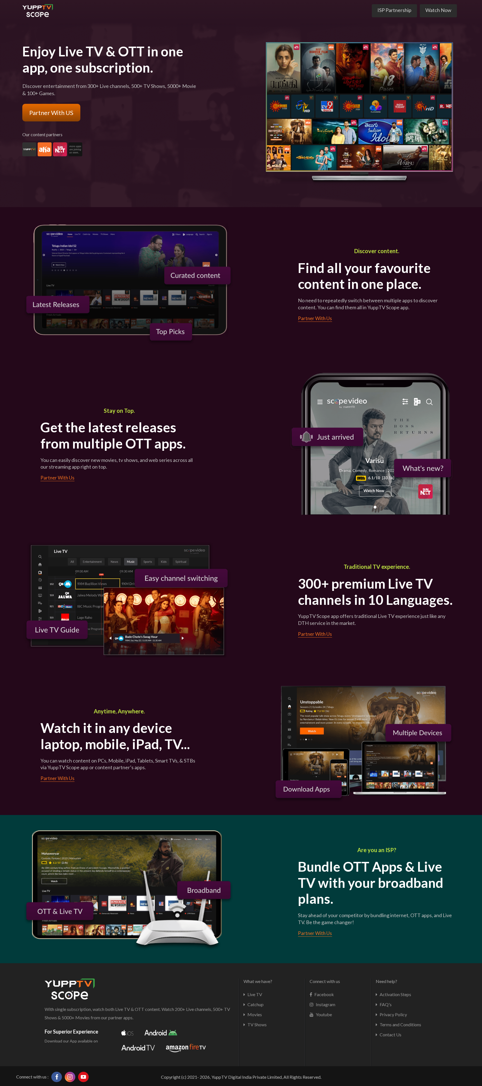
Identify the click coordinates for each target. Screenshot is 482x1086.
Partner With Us (315, 318)
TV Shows (257, 1024)
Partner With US (51, 112)
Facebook (324, 994)
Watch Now (438, 10)
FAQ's (385, 1004)
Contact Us (390, 1034)
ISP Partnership (394, 10)
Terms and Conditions (400, 1024)
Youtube (323, 1014)
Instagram (325, 1004)
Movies (254, 1014)
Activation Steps (395, 994)
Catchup (255, 1004)
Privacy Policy (393, 1014)
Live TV (254, 994)
